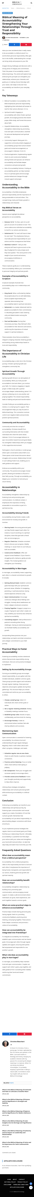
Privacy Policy (23, 1182)
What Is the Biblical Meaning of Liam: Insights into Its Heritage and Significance (16, 1122)
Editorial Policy (10, 1182)
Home (12, 8)
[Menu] (3, 3)
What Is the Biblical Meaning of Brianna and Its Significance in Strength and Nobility (16, 1101)
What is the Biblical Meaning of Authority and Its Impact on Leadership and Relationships (16, 1132)
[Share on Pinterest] (26, 44)
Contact (22, 1179)
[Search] (31, 3)
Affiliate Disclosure (17, 1187)
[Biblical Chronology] (17, 3)
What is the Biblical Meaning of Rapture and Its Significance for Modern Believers (16, 1112)
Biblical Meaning (21, 8)
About (15, 1179)
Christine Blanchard (13, 37)
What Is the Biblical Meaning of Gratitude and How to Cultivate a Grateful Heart (16, 1090)
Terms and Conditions (20, 1184)
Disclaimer (7, 1184)
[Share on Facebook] (14, 44)
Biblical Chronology (19, 1191)
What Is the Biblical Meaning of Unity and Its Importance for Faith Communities (16, 1143)
